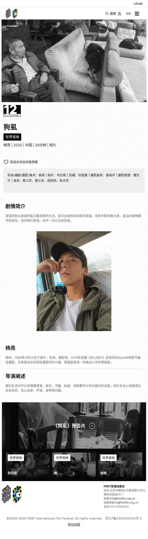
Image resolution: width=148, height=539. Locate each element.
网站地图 (74, 524)
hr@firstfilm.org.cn (126, 502)
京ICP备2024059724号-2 (123, 518)
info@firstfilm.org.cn (122, 498)
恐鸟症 (12, 473)
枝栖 (103, 473)
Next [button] (142, 59)
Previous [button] (6, 59)
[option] (74, 59)
